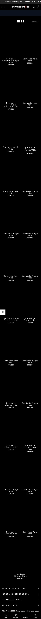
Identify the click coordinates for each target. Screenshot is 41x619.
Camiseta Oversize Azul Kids (30, 447)
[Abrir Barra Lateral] (2, 312)
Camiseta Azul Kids (30, 60)
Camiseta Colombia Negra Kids (10, 60)
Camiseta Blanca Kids (30, 319)
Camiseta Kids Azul (30, 104)
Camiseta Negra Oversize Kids (11, 319)
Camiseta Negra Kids (30, 192)
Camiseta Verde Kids (11, 148)
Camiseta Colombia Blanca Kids (30, 149)
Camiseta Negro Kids (30, 362)
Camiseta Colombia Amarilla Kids (11, 105)
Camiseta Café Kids (10, 192)
